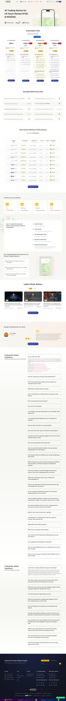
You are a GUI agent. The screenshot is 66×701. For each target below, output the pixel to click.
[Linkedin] (37, 685)
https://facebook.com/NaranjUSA (40, 365)
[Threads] (39, 683)
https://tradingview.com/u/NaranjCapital (41, 370)
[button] (50, 1)
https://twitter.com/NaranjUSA (39, 364)
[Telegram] (43, 685)
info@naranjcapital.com (55, 210)
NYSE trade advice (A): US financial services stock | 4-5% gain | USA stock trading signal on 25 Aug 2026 (33, 305)
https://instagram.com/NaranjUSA (40, 367)
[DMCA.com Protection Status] (28, 695)
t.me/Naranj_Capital (40, 210)
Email (51, 208)
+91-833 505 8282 (9, 210)
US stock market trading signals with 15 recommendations (44, 360)
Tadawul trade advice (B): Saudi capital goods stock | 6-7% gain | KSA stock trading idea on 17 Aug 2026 (52, 305)
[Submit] (60, 664)
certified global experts (51, 98)
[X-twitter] (37, 683)
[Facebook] (41, 683)
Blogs (41, 1)
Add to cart (11, 80)
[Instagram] (43, 683)
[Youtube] (41, 685)
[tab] (30, 288)
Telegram (37, 208)
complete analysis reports (43, 247)
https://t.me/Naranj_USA (37, 371)
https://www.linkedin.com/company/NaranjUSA (42, 368)
